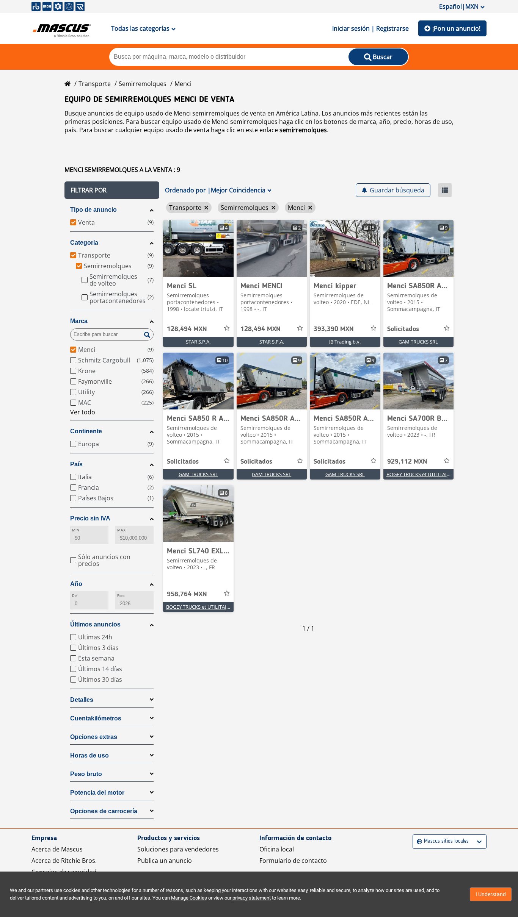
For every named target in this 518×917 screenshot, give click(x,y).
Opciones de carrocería (103, 811)
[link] (198, 248)
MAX (121, 530)
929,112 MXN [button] (407, 461)
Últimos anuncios (95, 624)
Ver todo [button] (82, 412)
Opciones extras (93, 737)
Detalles (81, 700)
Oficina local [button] (276, 849)
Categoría (84, 242)
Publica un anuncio (164, 860)
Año (76, 584)
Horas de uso (89, 755)
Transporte (94, 84)
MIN (75, 530)
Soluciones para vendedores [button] (178, 849)
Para (120, 596)
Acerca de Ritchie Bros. (64, 860)
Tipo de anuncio (93, 209)
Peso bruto (86, 774)
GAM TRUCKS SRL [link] (418, 341)
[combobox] (418, 841)
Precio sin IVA (90, 518)
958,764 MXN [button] (187, 594)
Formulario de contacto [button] (293, 860)
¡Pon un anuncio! (456, 28)
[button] (111, 190)
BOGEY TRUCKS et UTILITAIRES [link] (420, 474)
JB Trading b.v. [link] (345, 341)
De (74, 596)
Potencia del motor (97, 792)
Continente (86, 431)
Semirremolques (142, 84)
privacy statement (251, 898)
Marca (79, 321)
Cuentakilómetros (95, 718)
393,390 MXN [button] (334, 329)
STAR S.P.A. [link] (198, 341)
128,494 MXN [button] (187, 329)
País (76, 464)
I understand (491, 894)
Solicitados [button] (403, 329)
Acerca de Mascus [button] (57, 849)
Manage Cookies (189, 898)
